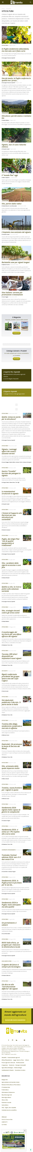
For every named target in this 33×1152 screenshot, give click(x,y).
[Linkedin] (16, 1040)
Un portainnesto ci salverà (9, 924)
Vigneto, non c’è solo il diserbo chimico (14, 145)
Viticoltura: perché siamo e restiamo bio (16, 117)
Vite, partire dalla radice (11, 203)
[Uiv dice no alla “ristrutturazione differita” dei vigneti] (27, 983)
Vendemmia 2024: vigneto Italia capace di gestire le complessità (11, 809)
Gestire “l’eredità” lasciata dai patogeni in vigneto (11, 473)
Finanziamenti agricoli (14, 1057)
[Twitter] (20, 1039)
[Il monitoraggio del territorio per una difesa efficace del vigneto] (27, 629)
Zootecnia (11, 1065)
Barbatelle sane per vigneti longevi (16, 262)
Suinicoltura (5, 1105)
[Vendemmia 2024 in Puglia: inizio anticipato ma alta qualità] (27, 902)
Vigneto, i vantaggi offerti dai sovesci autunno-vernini (9, 451)
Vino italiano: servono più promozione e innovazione (12, 293)
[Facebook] (8, 1040)
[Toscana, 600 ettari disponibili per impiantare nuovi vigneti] (27, 653)
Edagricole (5, 1079)
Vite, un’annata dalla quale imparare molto (10, 767)
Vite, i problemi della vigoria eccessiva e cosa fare (11, 565)
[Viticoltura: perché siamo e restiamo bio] (16, 106)
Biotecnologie (18, 1067)
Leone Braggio (6, 462)
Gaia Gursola (5, 691)
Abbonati (4, 1117)
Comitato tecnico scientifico (9, 1110)
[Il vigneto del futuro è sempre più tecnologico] (27, 964)
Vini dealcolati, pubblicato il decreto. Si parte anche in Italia (11, 702)
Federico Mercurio (6, 975)
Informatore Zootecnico (8, 1092)
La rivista (4, 1124)
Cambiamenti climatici (8, 1070)
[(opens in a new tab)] (27, 512)
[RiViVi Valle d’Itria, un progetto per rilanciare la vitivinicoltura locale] (27, 942)
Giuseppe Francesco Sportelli (9, 58)
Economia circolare (20, 1070)
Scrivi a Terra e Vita (7, 1119)
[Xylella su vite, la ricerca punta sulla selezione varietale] (27, 586)
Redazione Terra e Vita (7, 645)
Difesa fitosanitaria (7, 1060)
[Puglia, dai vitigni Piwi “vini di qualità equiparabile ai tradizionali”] (27, 538)
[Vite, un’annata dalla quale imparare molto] (27, 765)
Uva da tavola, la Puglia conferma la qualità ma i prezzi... (16, 79)
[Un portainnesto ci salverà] (27, 922)
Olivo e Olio (5, 1100)
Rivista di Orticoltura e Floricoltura (11, 1084)
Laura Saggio (5, 297)
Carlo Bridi (5, 871)
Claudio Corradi (6, 149)
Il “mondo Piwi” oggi (10, 175)
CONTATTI (4, 1122)
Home (3, 8)
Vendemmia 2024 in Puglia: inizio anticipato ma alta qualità (11, 904)
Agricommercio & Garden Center (11, 1082)
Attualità (4, 1057)
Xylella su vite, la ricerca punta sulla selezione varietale (11, 589)
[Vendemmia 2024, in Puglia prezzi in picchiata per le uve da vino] (27, 880)
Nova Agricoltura (6, 961)
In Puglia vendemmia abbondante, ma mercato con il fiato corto (15, 50)
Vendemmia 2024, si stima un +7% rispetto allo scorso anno (11, 831)
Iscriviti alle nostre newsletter (15, 1020)
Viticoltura (5, 45)
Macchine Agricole (7, 1095)
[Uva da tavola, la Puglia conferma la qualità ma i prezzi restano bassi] (16, 69)
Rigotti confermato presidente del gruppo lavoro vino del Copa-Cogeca (10, 677)
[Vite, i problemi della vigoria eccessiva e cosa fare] (27, 562)
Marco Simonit (6, 778)
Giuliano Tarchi (19, 462)
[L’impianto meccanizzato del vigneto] (16, 223)
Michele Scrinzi (6, 735)
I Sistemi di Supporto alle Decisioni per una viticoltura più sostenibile (12, 516)
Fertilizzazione (20, 1062)
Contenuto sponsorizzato (8, 850)
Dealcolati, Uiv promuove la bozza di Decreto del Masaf (12, 746)
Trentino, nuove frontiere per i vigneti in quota (12, 789)
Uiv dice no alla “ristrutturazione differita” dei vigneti (10, 986)
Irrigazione (5, 1065)
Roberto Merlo (12, 462)
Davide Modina (6, 120)
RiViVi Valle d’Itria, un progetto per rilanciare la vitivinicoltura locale (11, 944)
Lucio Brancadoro (6, 933)
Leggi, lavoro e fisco (18, 1060)
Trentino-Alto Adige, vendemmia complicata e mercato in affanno (12, 726)
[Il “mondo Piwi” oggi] (16, 166)
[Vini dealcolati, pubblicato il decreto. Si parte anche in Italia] (27, 700)
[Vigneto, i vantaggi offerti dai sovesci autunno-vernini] (27, 448)
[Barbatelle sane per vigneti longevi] (16, 253)
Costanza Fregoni (6, 820)
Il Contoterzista (6, 1087)
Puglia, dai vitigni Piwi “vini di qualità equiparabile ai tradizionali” (10, 542)
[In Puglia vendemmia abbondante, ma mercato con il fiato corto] (16, 35)
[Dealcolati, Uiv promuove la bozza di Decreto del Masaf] (27, 743)
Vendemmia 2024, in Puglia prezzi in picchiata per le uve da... (12, 882)
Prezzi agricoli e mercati (8, 1062)
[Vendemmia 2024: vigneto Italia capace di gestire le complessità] (27, 807)
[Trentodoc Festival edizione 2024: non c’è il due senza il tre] (27, 852)
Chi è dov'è (4, 671)
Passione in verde (6, 1102)
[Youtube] (24, 1040)
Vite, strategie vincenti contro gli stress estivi (11, 611)
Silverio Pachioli (6, 577)
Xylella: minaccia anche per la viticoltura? (11, 418)
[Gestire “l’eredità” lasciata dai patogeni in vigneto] (27, 470)
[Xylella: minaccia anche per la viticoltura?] (27, 415)
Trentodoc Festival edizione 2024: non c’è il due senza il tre (11, 857)
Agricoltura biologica (7, 1067)
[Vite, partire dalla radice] (16, 194)
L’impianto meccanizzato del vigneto (16, 232)
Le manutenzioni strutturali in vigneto (10, 492)
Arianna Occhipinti (27, 462)
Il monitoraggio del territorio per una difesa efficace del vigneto (11, 634)
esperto (16, 393)
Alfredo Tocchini (6, 264)
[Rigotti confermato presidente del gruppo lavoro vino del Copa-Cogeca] (27, 673)
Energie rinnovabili (20, 1065)
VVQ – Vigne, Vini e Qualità (9, 1107)
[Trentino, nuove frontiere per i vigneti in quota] (27, 787)
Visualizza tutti (16, 333)
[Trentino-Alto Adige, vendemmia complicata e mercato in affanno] (27, 723)
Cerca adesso (16, 358)
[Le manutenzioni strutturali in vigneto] (27, 490)
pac (16, 375)
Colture (27, 1060)
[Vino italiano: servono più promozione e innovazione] (16, 283)
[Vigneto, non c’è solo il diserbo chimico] (16, 135)
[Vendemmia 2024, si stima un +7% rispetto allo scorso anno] (27, 828)
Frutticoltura (5, 1090)
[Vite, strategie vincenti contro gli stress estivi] (27, 610)
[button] (30, 2)
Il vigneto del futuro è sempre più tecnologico (11, 965)
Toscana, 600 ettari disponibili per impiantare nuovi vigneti (11, 656)
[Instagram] (12, 1040)
